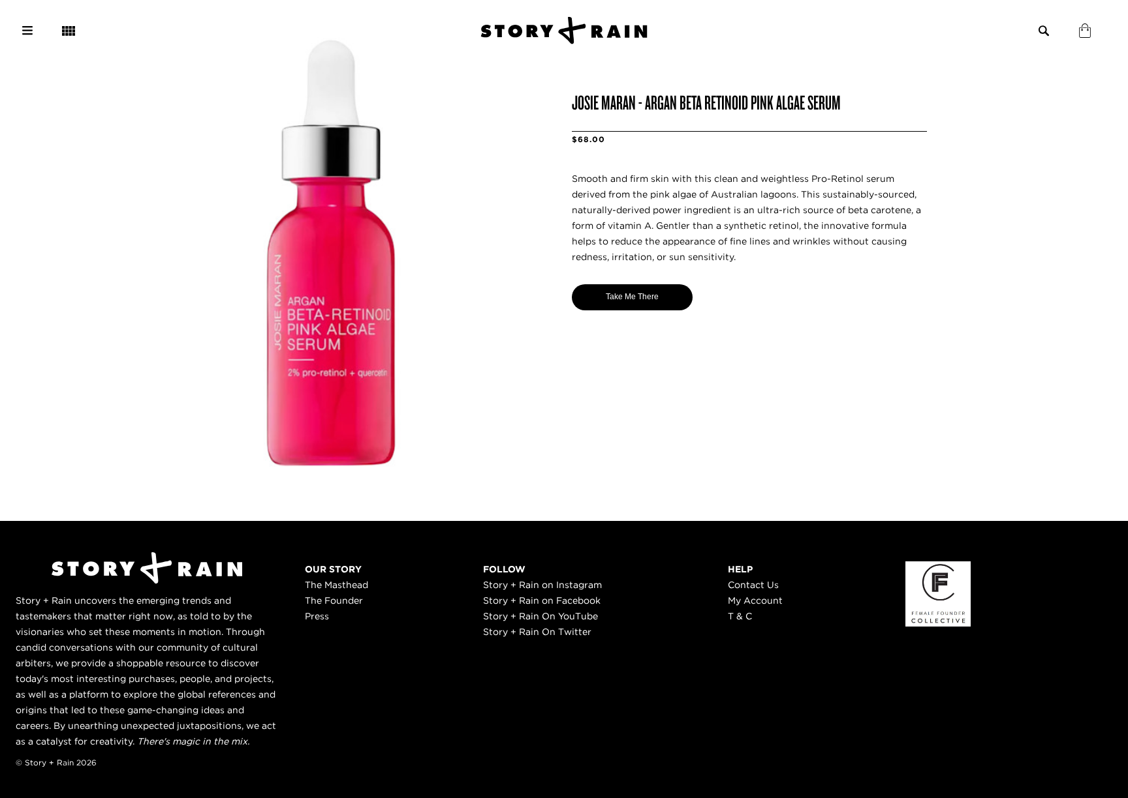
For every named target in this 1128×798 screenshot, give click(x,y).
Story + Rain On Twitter (537, 632)
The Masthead (336, 585)
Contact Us (753, 585)
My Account (755, 600)
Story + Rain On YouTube (540, 616)
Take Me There (632, 296)
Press (317, 616)
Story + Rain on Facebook (542, 600)
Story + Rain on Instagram (542, 585)
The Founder (334, 600)
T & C (740, 616)
